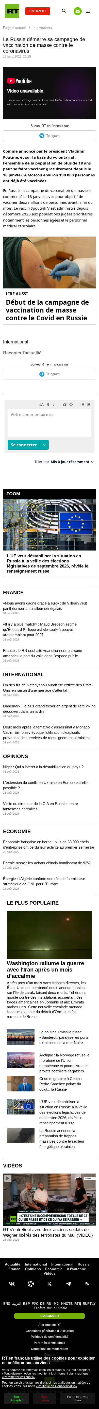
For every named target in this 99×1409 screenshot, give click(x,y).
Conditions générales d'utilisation (50, 1331)
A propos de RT (49, 1325)
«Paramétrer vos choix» (18, 1377)
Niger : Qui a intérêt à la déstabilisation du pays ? (43, 767)
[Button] (78, 11)
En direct (37, 11)
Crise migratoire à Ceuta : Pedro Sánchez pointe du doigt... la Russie (60, 1083)
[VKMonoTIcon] (12, 1284)
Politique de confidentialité (50, 1337)
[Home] (12, 11)
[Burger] (88, 11)
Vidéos (12, 1165)
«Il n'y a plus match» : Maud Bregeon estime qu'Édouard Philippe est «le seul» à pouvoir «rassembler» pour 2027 (40, 629)
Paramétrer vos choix (49, 1343)
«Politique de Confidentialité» (56, 1386)
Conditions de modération (49, 1349)
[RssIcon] (87, 1284)
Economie (17, 831)
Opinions (15, 756)
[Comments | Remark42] (49, 433)
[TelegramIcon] (68, 1284)
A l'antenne (76, 1269)
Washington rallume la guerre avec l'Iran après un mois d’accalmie (45, 969)
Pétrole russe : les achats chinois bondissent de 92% (46, 863)
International (15, 341)
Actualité (12, 1264)
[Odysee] (31, 1284)
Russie (84, 1264)
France (13, 592)
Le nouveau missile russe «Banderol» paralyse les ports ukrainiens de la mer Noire (64, 1037)
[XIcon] (49, 1284)
